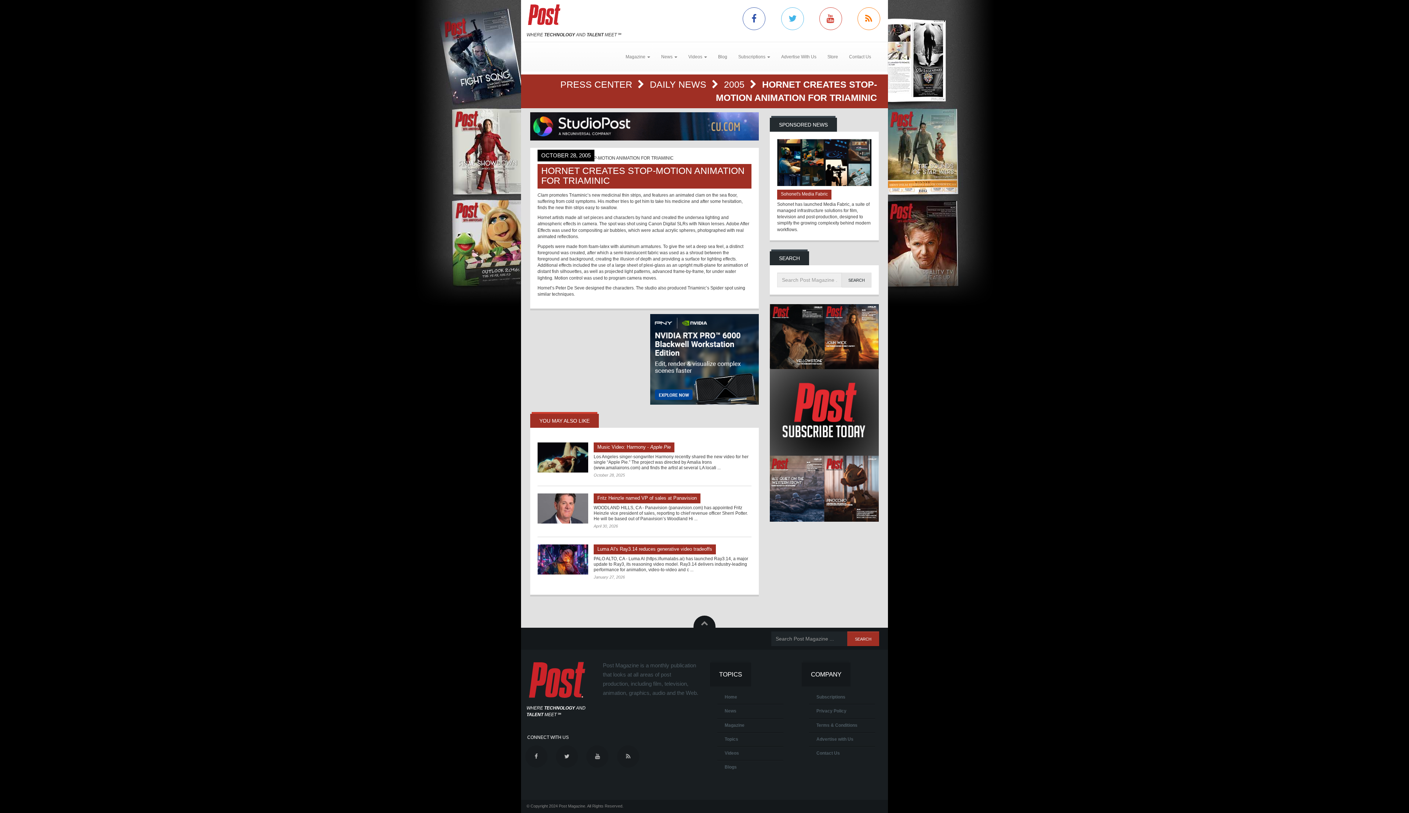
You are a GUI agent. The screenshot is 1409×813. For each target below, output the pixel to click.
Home (731, 697)
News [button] (667, 56)
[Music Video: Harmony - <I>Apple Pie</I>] (563, 457)
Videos (732, 753)
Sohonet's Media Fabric (804, 194)
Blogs (731, 767)
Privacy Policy (831, 711)
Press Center (597, 84)
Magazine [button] (636, 56)
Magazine (734, 725)
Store (832, 56)
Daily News (679, 84)
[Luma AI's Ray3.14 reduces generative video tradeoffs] (563, 559)
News (730, 711)
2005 (735, 84)
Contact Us (860, 56)
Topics (731, 739)
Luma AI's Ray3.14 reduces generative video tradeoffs (654, 549)
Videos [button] (695, 56)
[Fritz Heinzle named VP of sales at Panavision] (563, 508)
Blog (722, 56)
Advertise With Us (798, 56)
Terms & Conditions (837, 725)
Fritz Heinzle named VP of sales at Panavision (647, 498)
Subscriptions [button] (752, 56)
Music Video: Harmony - (634, 447)
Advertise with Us (834, 739)
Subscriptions (830, 697)
